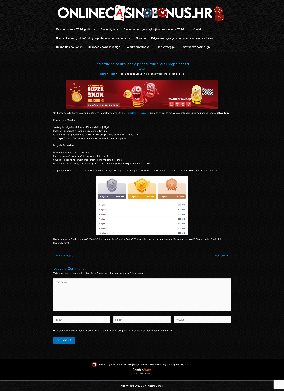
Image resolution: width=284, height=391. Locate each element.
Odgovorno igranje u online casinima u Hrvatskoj (182, 38)
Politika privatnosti (137, 47)
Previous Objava (63, 255)
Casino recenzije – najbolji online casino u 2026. (154, 29)
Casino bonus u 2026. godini (74, 29)
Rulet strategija (165, 47)
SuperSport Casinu (136, 112)
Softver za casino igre (197, 47)
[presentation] (93, 29)
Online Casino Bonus (69, 47)
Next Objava (222, 255)
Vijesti (142, 69)
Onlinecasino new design (104, 47)
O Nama (141, 38)
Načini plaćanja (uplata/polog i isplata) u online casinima (91, 38)
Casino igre (108, 29)
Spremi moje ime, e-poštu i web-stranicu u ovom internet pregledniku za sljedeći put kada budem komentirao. (114, 330)
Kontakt (198, 29)
